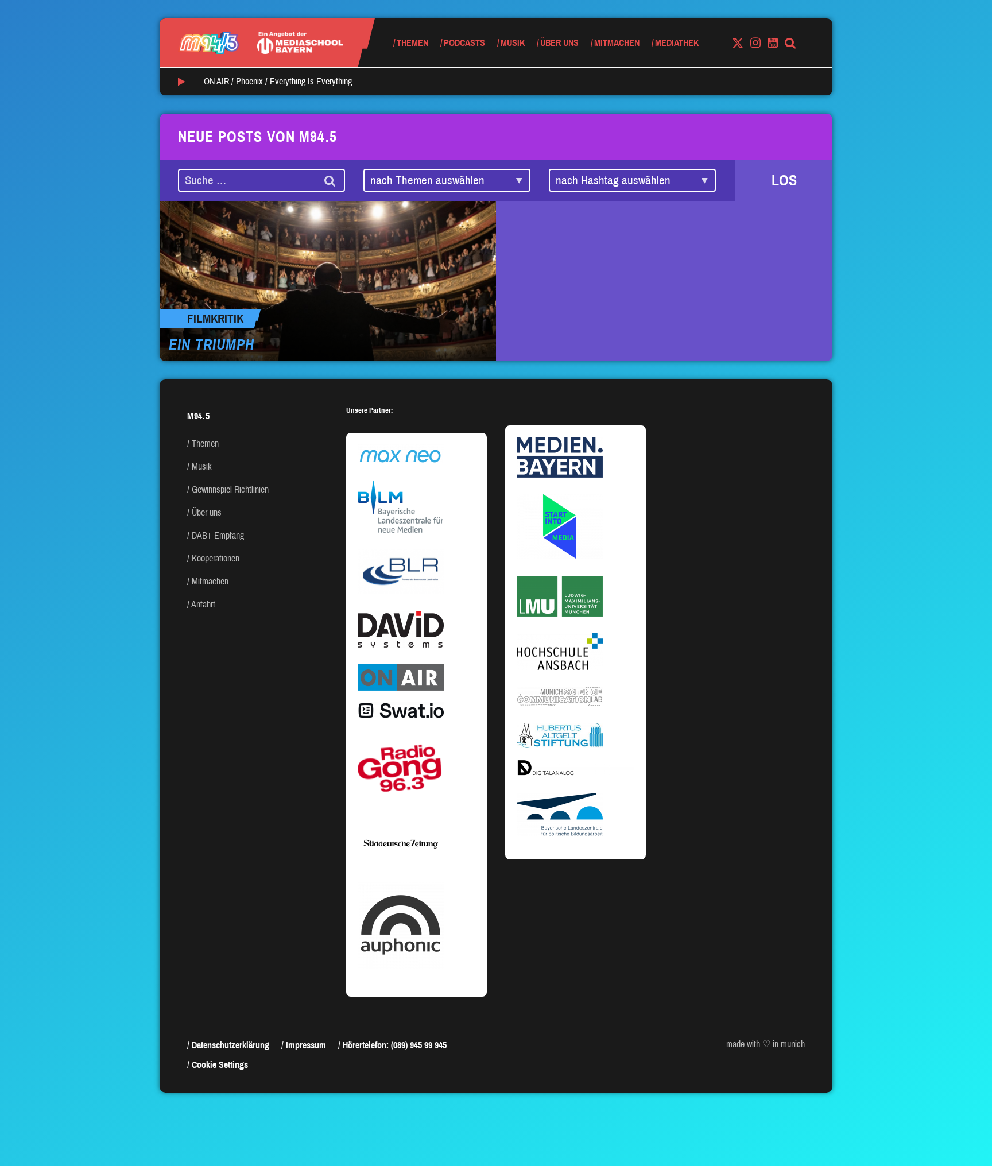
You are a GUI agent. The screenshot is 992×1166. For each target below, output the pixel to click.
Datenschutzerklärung (230, 1045)
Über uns (559, 43)
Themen (412, 43)
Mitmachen (617, 43)
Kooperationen (215, 558)
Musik (513, 43)
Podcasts (464, 43)
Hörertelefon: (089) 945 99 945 (395, 1045)
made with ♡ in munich (765, 1044)
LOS (784, 180)
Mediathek (677, 43)
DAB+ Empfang (218, 535)
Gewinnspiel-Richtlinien (230, 489)
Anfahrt (203, 604)
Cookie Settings (220, 1065)
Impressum (306, 1045)
